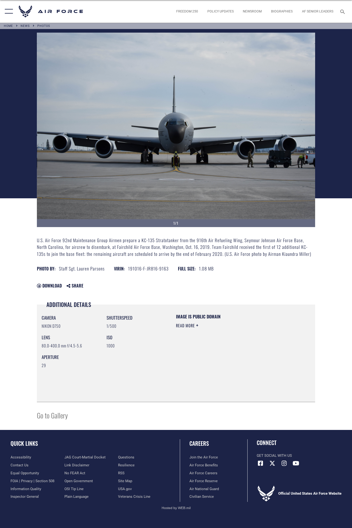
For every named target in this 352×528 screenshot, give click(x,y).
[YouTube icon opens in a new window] (295, 463)
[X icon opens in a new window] (272, 463)
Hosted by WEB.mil (176, 508)
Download (51, 285)
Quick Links (24, 443)
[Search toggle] (343, 11)
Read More (186, 326)
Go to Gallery (52, 415)
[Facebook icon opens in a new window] (260, 463)
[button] (8, 11)
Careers (199, 443)
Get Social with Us (274, 455)
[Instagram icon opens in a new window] (284, 463)
